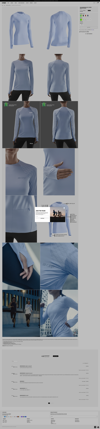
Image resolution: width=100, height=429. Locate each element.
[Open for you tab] (95, 427)
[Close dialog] (64, 208)
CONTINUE (42, 218)
